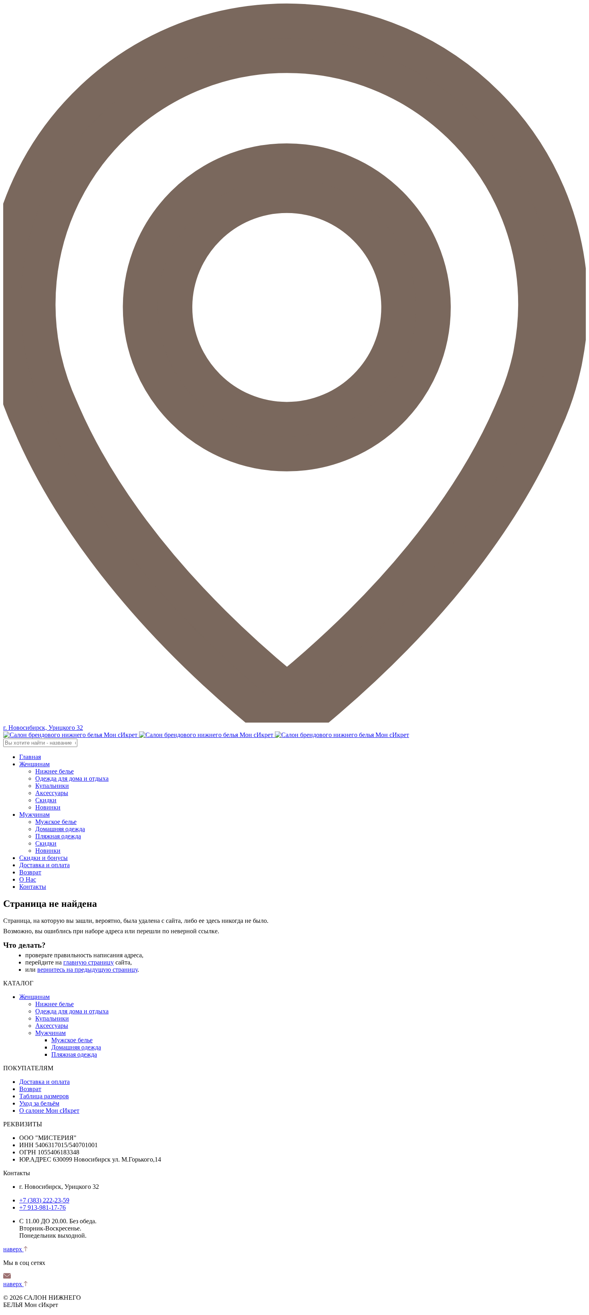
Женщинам (34, 764)
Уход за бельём (39, 1103)
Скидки (45, 800)
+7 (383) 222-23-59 (44, 1200)
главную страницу (88, 962)
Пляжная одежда (58, 836)
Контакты (32, 886)
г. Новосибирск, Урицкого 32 (43, 727)
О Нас (27, 879)
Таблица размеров (44, 1096)
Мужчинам (34, 814)
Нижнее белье (54, 771)
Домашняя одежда (60, 829)
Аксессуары (51, 792)
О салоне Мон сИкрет (49, 1110)
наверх (13, 1249)
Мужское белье (56, 821)
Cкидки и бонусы (43, 857)
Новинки (48, 807)
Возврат (30, 872)
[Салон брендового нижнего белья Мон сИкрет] (206, 734)
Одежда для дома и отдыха (72, 778)
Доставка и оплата (44, 865)
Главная (30, 756)
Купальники (52, 785)
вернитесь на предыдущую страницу (87, 969)
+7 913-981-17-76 (42, 1207)
